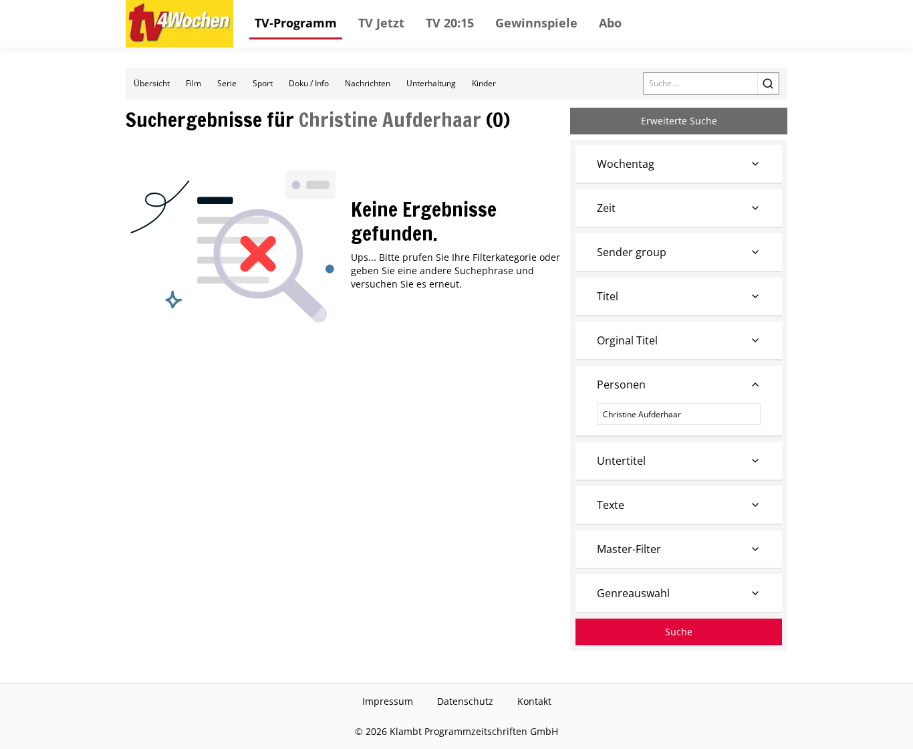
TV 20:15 (450, 23)
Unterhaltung (431, 83)
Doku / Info (309, 83)
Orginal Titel (627, 340)
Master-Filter (629, 549)
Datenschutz (465, 701)
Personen (621, 384)
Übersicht (152, 83)
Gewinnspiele (536, 23)
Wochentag (625, 163)
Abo (610, 23)
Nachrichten (367, 83)
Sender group (631, 252)
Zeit (606, 208)
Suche (678, 631)
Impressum (387, 701)
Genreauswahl (633, 593)
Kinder (484, 83)
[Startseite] (179, 23)
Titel (607, 296)
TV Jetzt (381, 23)
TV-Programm (296, 23)
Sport (263, 83)
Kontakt (534, 701)
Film (193, 83)
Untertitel (621, 460)
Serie (227, 83)
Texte (610, 505)
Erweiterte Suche (679, 120)
